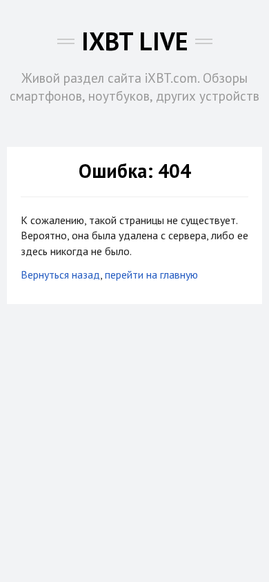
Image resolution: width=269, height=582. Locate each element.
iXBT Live (134, 41)
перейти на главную (151, 274)
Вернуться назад (60, 274)
